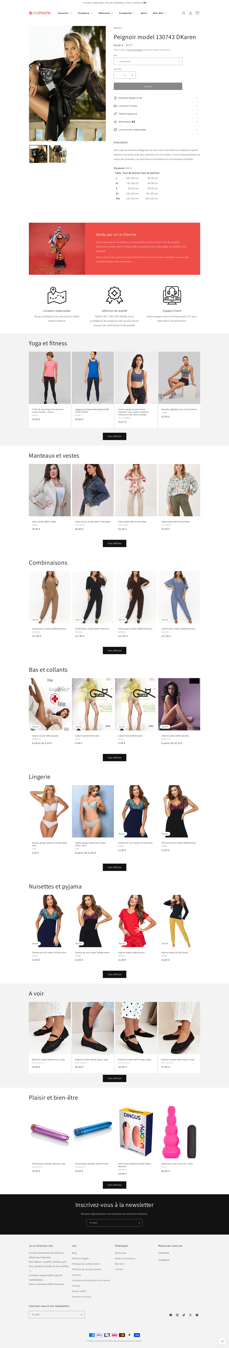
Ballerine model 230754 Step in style (177, 1060)
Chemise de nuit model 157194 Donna (135, 843)
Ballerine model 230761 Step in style (91, 1060)
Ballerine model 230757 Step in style (134, 1060)
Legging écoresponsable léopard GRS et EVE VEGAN (92, 410)
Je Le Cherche (99, 1341)
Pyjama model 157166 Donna (174, 953)
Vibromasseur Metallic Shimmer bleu (92, 1164)
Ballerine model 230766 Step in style (48, 1060)
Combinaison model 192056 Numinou (135, 629)
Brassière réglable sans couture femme (179, 409)
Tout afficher (114, 436)
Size (115, 55)
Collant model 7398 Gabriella (45, 736)
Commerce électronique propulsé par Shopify (123, 1341)
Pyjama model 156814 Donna (131, 953)
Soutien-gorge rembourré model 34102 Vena (49, 844)
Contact (76, 1285)
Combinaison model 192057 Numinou (92, 629)
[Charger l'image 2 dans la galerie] (57, 154)
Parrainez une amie (81, 1296)
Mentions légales (80, 1258)
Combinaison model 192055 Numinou (178, 629)
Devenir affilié (79, 1291)
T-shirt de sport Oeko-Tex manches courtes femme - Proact (48, 410)
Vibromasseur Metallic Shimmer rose (48, 1164)
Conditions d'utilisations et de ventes (91, 1280)
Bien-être (119, 1263)
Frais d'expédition (135, 50)
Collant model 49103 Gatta (130, 736)
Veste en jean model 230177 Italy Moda (92, 521)
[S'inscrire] (139, 1222)
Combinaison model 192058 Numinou (49, 629)
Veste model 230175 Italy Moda (132, 521)
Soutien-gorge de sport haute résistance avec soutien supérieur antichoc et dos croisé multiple (133, 412)
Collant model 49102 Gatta (87, 736)
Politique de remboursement (86, 1269)
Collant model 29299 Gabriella (175, 736)
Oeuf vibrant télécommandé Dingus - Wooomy (135, 1165)
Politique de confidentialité (86, 1263)
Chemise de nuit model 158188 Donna (178, 843)
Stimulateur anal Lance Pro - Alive (177, 1164)
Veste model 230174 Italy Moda (175, 521)
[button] (183, 13)
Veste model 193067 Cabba (44, 521)
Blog (74, 1253)
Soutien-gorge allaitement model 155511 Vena (90, 844)
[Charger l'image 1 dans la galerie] (38, 154)
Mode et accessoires (125, 1258)
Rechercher (120, 1253)
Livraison (76, 1274)
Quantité (118, 69)
